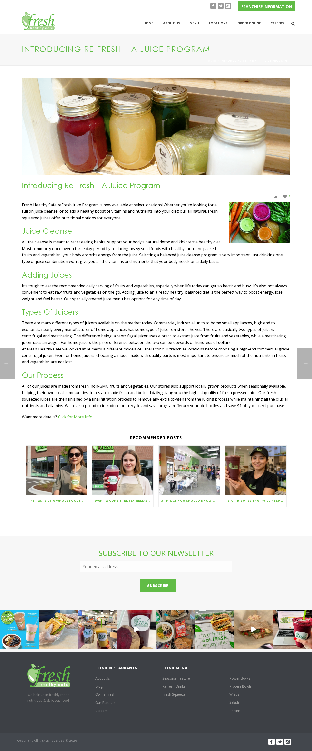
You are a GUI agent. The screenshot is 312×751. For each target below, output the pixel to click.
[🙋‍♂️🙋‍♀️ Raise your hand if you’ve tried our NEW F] (253, 629)
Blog (99, 686)
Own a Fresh (105, 694)
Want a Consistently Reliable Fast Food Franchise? (124, 501)
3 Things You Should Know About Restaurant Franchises (190, 501)
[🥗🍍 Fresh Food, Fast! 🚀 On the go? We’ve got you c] (97, 629)
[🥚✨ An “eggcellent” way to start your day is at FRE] (214, 629)
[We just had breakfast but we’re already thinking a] (58, 629)
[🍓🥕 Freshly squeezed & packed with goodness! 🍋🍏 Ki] (136, 629)
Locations (218, 23)
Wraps (234, 694)
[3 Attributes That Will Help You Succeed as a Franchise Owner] (255, 470)
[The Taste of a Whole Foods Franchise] (56, 470)
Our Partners (105, 702)
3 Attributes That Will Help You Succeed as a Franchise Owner (257, 501)
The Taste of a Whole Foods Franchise (57, 501)
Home (148, 23)
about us (171, 23)
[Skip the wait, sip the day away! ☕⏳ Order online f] (292, 629)
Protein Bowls (240, 686)
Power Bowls (239, 678)
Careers (277, 23)
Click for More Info (75, 417)
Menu (194, 23)
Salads (234, 702)
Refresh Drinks (173, 686)
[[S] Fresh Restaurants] (49, 675)
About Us (102, 678)
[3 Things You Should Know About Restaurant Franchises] (189, 470)
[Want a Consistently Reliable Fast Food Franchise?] (123, 470)
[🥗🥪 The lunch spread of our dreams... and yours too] (175, 629)
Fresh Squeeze (173, 694)
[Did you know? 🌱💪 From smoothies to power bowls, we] (19, 629)
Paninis (235, 710)
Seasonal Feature (176, 678)
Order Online (249, 23)
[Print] (276, 196)
